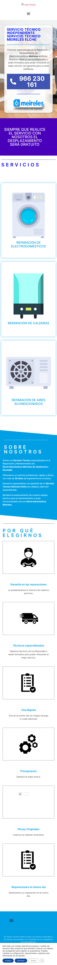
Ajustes (33, 961)
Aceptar (8, 961)
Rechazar (21, 961)
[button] (28, 13)
